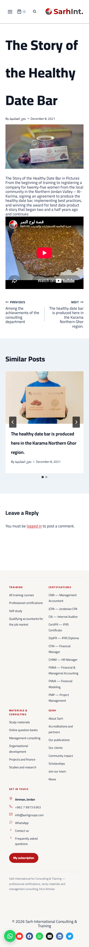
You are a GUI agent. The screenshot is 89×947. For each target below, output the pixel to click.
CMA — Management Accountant (63, 598)
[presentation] (44, 397)
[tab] (43, 477)
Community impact (61, 756)
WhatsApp (22, 823)
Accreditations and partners (61, 729)
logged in (34, 526)
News (52, 779)
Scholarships (57, 764)
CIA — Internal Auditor (63, 617)
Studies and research (22, 767)
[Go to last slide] (12, 422)
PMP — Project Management (59, 698)
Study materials (19, 722)
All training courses (21, 595)
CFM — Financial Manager (60, 649)
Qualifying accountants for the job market (26, 621)
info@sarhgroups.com (29, 815)
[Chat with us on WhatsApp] (10, 936)
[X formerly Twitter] (69, 936)
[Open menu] (10, 12)
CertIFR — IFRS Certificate (59, 627)
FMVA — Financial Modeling (60, 684)
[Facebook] (29, 936)
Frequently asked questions (26, 841)
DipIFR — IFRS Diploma (64, 638)
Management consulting (24, 738)
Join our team (57, 771)
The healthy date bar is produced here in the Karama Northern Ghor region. (66, 314)
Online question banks (23, 730)
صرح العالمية (18, 119)
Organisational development (18, 749)
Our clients (56, 748)
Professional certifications (26, 603)
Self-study (15, 611)
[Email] (49, 936)
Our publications (59, 740)
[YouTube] (19, 936)
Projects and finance (22, 759)
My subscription (23, 858)
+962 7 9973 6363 (28, 807)
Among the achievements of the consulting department (22, 312)
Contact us (22, 831)
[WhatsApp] (39, 936)
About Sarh (56, 718)
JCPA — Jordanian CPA (63, 609)
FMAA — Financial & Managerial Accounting (63, 670)
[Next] (76, 422)
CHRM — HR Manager (63, 660)
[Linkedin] (59, 936)
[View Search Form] (34, 11)
